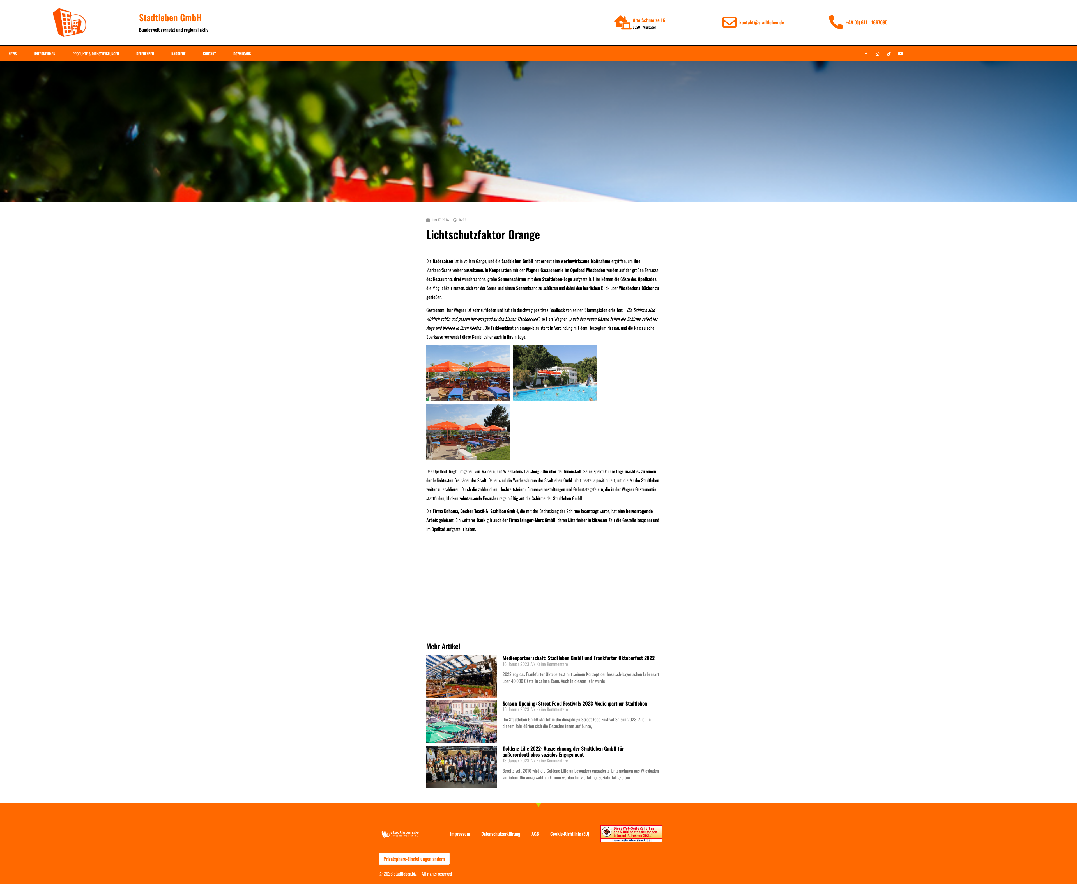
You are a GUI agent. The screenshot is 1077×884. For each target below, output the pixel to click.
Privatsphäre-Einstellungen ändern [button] (414, 858)
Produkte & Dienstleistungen (96, 53)
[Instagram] (877, 53)
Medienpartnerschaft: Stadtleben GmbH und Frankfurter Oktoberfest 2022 (579, 657)
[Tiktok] (889, 53)
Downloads (242, 53)
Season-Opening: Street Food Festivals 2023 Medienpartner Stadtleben (575, 703)
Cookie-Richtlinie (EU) (569, 833)
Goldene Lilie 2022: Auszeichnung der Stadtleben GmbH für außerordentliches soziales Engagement (563, 751)
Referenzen (145, 53)
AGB (535, 833)
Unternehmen (44, 53)
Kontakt (209, 53)
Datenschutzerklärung (500, 833)
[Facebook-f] (866, 53)
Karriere (178, 53)
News (13, 53)
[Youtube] (900, 53)
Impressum (460, 833)
